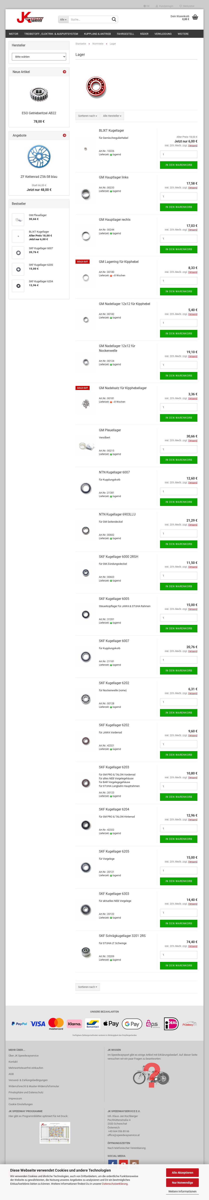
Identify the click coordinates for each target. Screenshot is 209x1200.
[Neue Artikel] (64, 72)
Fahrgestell (125, 33)
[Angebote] (64, 135)
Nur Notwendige (182, 1182)
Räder (144, 33)
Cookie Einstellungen (21, 1104)
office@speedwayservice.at (124, 1135)
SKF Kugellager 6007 (114, 641)
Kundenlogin (165, 6)
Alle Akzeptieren (182, 1172)
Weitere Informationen (182, 1191)
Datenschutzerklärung (115, 1183)
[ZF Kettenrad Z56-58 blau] (39, 156)
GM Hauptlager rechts (114, 220)
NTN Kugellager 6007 (114, 472)
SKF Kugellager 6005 (114, 599)
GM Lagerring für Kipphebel (119, 262)
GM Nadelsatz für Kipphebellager (123, 388)
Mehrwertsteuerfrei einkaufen (26, 1067)
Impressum (15, 1098)
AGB (11, 1074)
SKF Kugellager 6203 (114, 767)
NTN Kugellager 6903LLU (117, 514)
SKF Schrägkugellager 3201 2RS (122, 936)
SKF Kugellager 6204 (114, 809)
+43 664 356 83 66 (118, 1131)
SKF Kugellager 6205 (114, 851)
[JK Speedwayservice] (30, 17)
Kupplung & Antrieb (97, 33)
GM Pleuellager (110, 430)
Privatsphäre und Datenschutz (26, 1092)
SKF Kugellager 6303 (114, 894)
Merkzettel (188, 6)
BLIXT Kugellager (111, 130)
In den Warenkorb (179, 165)
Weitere (183, 33)
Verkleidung (163, 33)
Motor (13, 33)
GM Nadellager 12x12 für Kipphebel (124, 304)
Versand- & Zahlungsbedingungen (28, 1080)
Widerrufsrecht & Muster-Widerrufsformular (34, 1086)
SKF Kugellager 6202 (114, 683)
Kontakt (13, 1061)
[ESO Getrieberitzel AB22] (39, 93)
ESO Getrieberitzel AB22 (39, 113)
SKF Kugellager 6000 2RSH (118, 557)
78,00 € (39, 121)
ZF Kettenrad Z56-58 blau (39, 177)
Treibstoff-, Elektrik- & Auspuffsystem (51, 33)
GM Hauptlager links (113, 177)
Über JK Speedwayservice (24, 1055)
